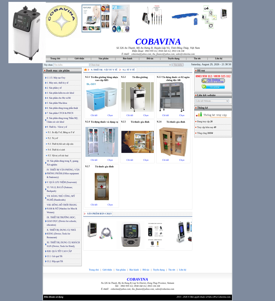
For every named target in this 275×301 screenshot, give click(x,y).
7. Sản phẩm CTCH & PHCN (60, 113)
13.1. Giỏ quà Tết (54, 256)
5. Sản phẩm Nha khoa (57, 103)
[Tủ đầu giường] (137, 111)
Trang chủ (55, 58)
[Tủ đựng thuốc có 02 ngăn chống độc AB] (173, 111)
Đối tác (150, 58)
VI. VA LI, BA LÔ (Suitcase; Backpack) (60, 189)
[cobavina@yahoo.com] (213, 82)
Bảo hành (127, 58)
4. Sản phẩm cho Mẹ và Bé (59, 98)
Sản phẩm (104, 58)
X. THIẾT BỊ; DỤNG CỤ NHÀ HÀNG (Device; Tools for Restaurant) (61, 234)
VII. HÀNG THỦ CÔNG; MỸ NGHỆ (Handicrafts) (61, 198)
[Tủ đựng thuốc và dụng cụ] (101, 156)
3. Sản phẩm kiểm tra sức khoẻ (60, 93)
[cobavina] (62, 37)
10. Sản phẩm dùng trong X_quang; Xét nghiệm (63, 163)
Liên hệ (218, 58)
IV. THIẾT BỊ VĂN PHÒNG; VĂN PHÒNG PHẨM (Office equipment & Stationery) (63, 173)
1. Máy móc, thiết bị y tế (57, 83)
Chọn (110, 115)
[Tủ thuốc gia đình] (137, 156)
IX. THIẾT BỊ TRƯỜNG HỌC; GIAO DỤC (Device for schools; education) (62, 221)
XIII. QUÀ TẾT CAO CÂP (59, 251)
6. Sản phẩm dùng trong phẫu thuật (62, 108)
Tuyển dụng (173, 58)
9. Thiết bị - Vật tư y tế (57, 127)
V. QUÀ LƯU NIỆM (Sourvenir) (62, 182)
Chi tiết (94, 115)
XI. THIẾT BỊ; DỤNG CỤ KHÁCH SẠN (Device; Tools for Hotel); (63, 244)
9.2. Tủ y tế (129, 70)
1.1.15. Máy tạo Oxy (56, 77)
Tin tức (197, 58)
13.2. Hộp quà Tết (55, 261)
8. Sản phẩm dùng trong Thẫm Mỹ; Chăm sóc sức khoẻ (62, 120)
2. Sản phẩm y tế (54, 88)
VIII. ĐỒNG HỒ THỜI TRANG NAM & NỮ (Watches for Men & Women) (62, 209)
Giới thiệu (79, 58)
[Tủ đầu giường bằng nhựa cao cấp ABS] (101, 111)
